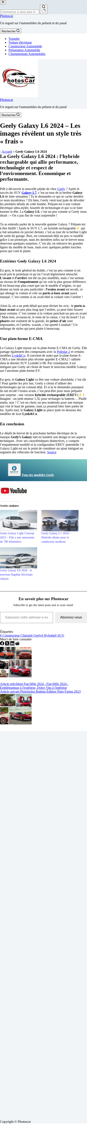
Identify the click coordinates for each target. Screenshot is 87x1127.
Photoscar (6, 16)
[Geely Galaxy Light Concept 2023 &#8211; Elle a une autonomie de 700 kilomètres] (18, 520)
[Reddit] (17, 644)
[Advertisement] (43, 923)
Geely (61, 189)
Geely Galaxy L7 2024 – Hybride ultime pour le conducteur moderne (56, 537)
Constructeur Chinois (15, 635)
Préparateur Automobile (24, 50)
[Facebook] (2, 644)
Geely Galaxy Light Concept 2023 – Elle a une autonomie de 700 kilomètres (17, 537)
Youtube (14, 38)
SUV (59, 635)
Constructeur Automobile (25, 46)
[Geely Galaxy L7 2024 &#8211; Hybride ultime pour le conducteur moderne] (60, 520)
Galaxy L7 (29, 192)
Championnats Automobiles (26, 54)
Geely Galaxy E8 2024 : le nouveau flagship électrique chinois (16, 574)
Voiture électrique (20, 42)
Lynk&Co (18, 355)
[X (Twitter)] (7, 644)
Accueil (7, 151)
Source (51, 452)
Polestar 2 (63, 351)
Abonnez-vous (71, 617)
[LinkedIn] (12, 644)
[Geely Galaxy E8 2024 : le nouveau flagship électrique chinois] (18, 558)
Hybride (48, 635)
